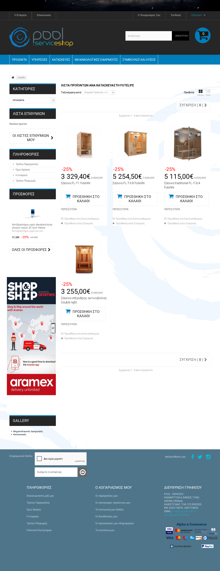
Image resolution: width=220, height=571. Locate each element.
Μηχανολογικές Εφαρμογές (28, 431)
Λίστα (208, 95)
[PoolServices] (41, 37)
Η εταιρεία (21, 175)
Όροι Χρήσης (22, 169)
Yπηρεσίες (39, 59)
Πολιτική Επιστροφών (39, 530)
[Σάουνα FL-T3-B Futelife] (136, 143)
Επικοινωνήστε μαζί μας (40, 495)
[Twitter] (199, 457)
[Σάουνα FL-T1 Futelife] (84, 143)
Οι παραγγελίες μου (106, 495)
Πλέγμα (200, 95)
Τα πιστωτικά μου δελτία (109, 509)
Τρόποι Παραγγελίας (26, 164)
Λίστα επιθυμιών (29, 114)
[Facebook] (192, 457)
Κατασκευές (61, 59)
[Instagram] (208, 457)
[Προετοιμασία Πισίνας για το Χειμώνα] (110, 5)
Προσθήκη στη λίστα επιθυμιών (81, 218)
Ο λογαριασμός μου (113, 487)
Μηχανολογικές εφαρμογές (96, 59)
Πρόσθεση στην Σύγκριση (78, 223)
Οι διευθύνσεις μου (106, 516)
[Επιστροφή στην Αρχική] (13, 78)
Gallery (21, 421)
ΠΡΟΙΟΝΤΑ (19, 59)
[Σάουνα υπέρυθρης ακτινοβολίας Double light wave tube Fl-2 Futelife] (84, 258)
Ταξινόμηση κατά (71, 92)
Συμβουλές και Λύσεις (139, 59)
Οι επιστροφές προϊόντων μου (112, 502)
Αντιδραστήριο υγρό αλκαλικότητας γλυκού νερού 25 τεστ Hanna (32, 226)
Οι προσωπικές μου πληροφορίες (114, 523)
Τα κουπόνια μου (104, 530)
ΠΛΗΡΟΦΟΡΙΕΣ (26, 154)
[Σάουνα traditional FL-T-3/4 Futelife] (187, 143)
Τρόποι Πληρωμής (25, 180)
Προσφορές (24, 194)
